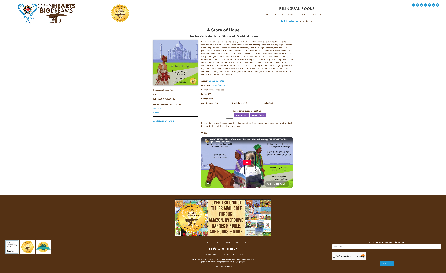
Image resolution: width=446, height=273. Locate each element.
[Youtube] (433, 5)
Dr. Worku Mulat (216, 81)
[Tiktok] (235, 248)
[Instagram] (429, 5)
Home (266, 14)
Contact (325, 14)
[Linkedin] (223, 248)
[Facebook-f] (413, 5)
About (292, 14)
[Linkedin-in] (425, 5)
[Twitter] (421, 5)
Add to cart (241, 115)
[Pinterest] (214, 248)
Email (334, 243)
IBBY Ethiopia (308, 14)
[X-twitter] (218, 248)
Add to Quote (258, 115)
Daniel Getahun (218, 85)
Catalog (279, 14)
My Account (308, 21)
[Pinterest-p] (417, 5)
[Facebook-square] (210, 248)
